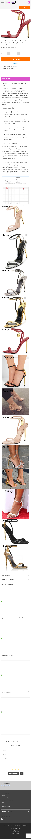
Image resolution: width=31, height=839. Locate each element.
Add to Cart (16, 59)
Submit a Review (13, 773)
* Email (4, 754)
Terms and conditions (7, 800)
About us (4, 795)
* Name (4, 750)
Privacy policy (5, 798)
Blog (3, 802)
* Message (4, 758)
